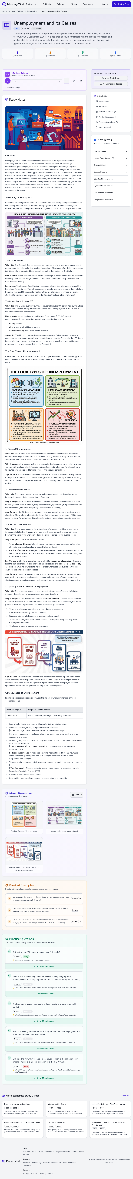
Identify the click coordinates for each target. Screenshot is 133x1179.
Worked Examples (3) (108, 117)
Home (4, 11)
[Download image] (40, 804)
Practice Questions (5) (108, 122)
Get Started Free (121, 4)
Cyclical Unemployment (103, 186)
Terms (50, 1173)
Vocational (49, 1151)
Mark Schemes (69, 1162)
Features (30, 4)
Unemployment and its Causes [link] (54, 11)
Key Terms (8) (105, 127)
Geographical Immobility (103, 199)
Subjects (47, 4)
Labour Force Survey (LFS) (104, 158)
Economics (32, 11)
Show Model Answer (46, 966)
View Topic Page (112, 78)
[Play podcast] (8, 81)
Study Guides (17, 11)
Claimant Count (100, 165)
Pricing (74, 4)
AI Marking (36, 1162)
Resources (88, 4)
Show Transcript (13, 88)
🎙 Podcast (103, 106)
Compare (27, 1166)
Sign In (104, 4)
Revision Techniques (52, 1162)
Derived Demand (100, 172)
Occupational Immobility (103, 193)
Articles (26, 1155)
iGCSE (40, 1151)
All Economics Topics (112, 84)
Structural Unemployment (104, 179)
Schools (60, 4)
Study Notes (104, 101)
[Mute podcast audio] (74, 81)
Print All (78, 795)
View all (125, 1096)
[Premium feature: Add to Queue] (81, 81)
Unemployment (100, 151)
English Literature (63, 1151)
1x (66, 81)
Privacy (43, 1173)
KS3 (34, 1151)
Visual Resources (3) (108, 112)
